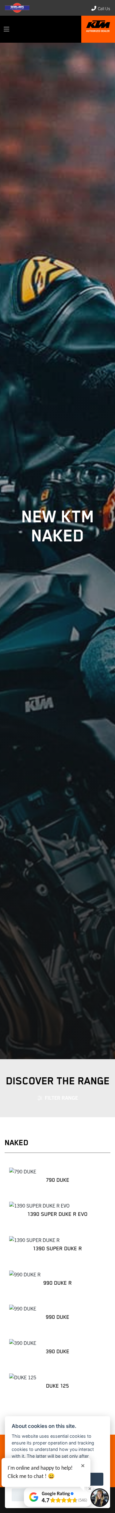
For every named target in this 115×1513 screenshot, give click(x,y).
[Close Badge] (90, 1489)
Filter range (61, 1097)
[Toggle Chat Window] (99, 1497)
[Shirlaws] (98, 28)
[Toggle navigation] (6, 29)
